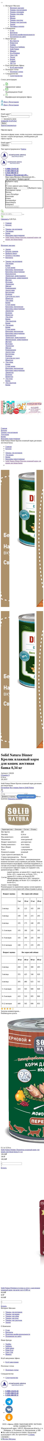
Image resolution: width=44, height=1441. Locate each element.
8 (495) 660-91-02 (12, 171)
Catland (12, 61)
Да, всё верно (11, 179)
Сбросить (5, 145)
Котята (12, 16)
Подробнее (5, 788)
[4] (10, 1009)
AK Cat (13, 63)
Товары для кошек (17, 12)
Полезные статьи (16, 72)
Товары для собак (16, 14)
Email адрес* (6, 114)
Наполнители (10, 274)
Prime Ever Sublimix (17, 47)
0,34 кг (8, 1148)
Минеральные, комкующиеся (16, 278)
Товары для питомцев (18, 10)
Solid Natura (14, 49)
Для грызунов (10, 321)
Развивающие (10, 288)
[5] (13, 1009)
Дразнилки (9, 284)
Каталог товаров (11, 251)
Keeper (12, 59)
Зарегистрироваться (8, 125)
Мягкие (8, 286)
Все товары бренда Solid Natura (22, 788)
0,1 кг (3, 1148)
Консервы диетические (14, 270)
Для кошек (9, 263)
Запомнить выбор (12, 207)
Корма (7, 265)
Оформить (5, 219)
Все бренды (14, 41)
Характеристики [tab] (7, 829)
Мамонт (13, 51)
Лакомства (9, 311)
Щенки (12, 18)
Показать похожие (15, 799)
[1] (2, 1009)
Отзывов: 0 (5, 775)
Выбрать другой (23, 179)
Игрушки (9, 282)
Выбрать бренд (11, 253)
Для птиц (9, 317)
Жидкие (8, 280)
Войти (4, 123)
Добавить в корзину (8, 796)
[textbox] (35, 188)
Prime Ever (14, 43)
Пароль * (4, 116)
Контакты (13, 32)
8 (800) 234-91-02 (12, 169)
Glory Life (13, 55)
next (38, 408)
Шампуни (9, 298)
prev (5, 408)
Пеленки (8, 313)
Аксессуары (10, 290)
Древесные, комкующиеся (15, 276)
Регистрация (14, 102)
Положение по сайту (18, 37)
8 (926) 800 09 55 (11, 173)
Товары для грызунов (18, 22)
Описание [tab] (18, 829)
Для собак (9, 300)
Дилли (12, 57)
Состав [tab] (26, 829)
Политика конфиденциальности (22, 35)
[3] (7, 1009)
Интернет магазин (17, 8)
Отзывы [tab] (33, 829)
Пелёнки (8, 294)
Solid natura (9, 1348)
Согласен (5, 1437)
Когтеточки (9, 292)
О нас (12, 30)
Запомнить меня (10, 119)
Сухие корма (10, 268)
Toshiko (13, 45)
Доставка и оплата (17, 26)
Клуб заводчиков (16, 67)
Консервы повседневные (15, 272)
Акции (12, 24)
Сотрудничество (16, 76)
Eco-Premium (15, 53)
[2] (5, 1009)
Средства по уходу (12, 296)
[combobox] (35, 188)
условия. (31, 1435)
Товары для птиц (16, 20)
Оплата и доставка (12, 255)
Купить (4, 1168)
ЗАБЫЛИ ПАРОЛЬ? (9, 121)
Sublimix (8, 1346)
